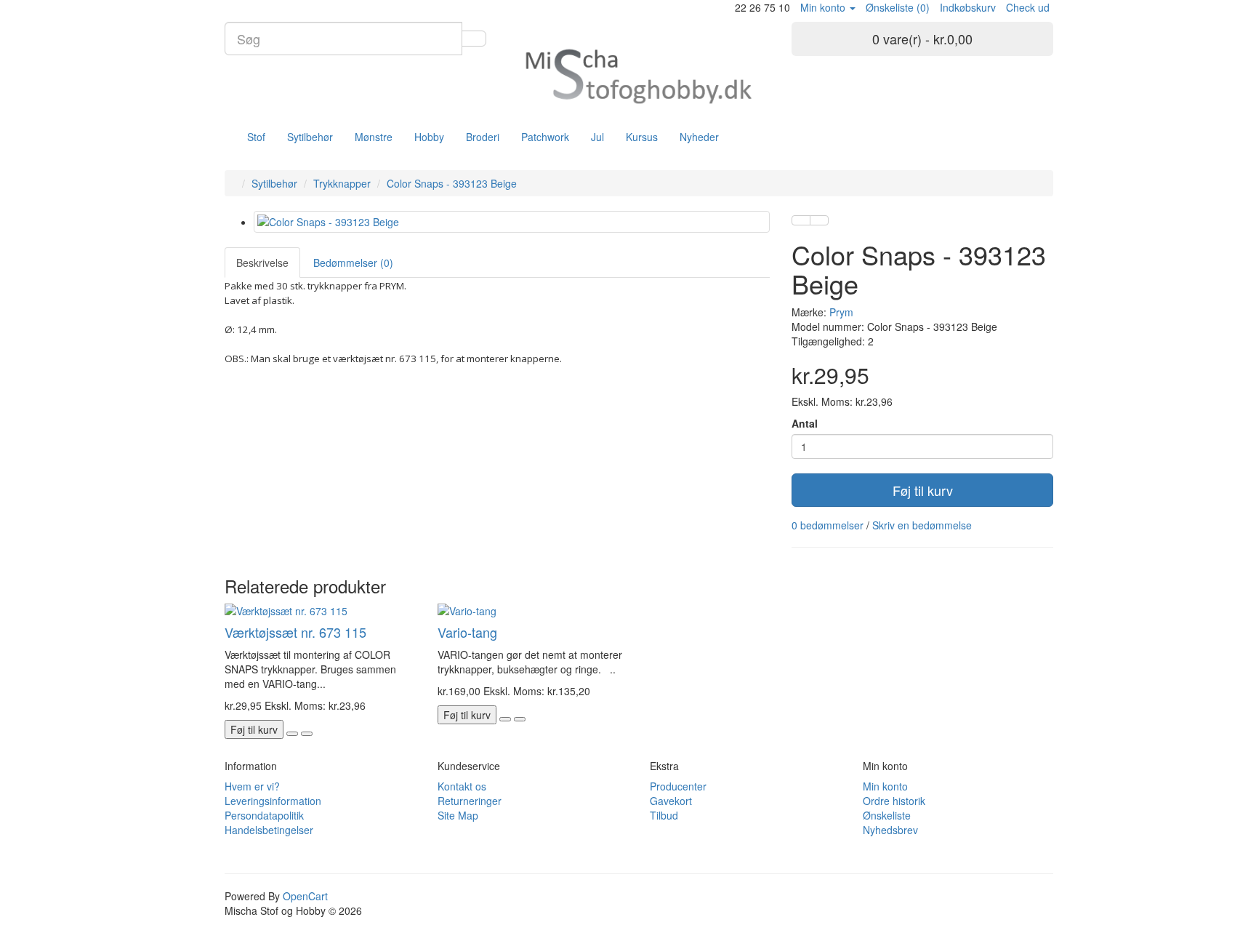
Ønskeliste (887, 815)
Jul (597, 136)
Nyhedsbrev (890, 829)
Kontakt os (462, 786)
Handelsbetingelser (269, 829)
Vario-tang (467, 631)
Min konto (885, 786)
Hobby (429, 136)
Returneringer (470, 800)
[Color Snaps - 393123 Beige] (512, 222)
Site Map (458, 815)
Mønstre (373, 136)
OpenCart (305, 896)
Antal (805, 423)
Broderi (482, 136)
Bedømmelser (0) (353, 262)
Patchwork (545, 136)
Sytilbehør (310, 136)
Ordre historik (894, 800)
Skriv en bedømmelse (922, 525)
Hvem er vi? (252, 786)
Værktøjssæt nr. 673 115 (295, 631)
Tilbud (664, 815)
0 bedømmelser (828, 525)
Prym (841, 312)
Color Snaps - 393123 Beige (452, 183)
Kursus (642, 136)
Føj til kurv (923, 490)
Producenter (678, 786)
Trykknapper (342, 183)
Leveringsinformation (273, 800)
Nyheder (699, 136)
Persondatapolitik (264, 815)
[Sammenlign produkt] (819, 220)
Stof (256, 136)
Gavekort (671, 800)
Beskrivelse (262, 262)
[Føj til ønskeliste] (801, 220)
